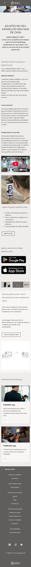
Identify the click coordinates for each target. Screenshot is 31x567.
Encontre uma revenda (15, 493)
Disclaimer (15, 523)
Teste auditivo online (14, 484)
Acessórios (14, 478)
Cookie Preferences (15, 516)
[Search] (26, 3)
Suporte (14, 496)
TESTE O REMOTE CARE (11, 335)
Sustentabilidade (15, 529)
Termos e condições (15, 520)
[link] (15, 405)
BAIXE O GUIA (8, 233)
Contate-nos (15, 504)
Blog (14, 500)
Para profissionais (15, 532)
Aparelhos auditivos (15, 475)
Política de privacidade (15, 509)
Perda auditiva (14, 487)
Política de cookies (15, 512)
